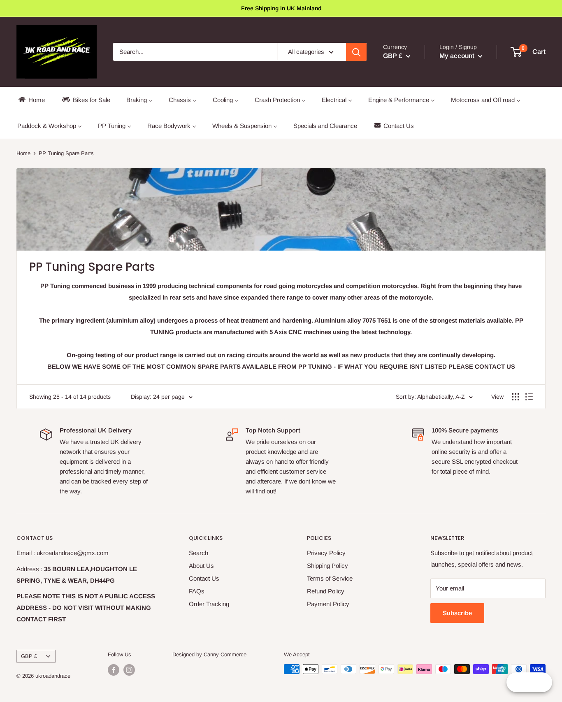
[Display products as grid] (515, 396)
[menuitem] (31, 100)
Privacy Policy (326, 552)
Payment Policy (328, 603)
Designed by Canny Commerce (209, 654)
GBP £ (29, 656)
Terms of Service (330, 578)
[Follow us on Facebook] (113, 670)
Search (198, 552)
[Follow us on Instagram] (129, 670)
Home (23, 153)
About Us (201, 565)
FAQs (196, 591)
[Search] (356, 52)
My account (457, 55)
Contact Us (204, 578)
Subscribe (457, 612)
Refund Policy (325, 591)
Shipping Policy (327, 565)
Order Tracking (209, 603)
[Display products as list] (529, 396)
